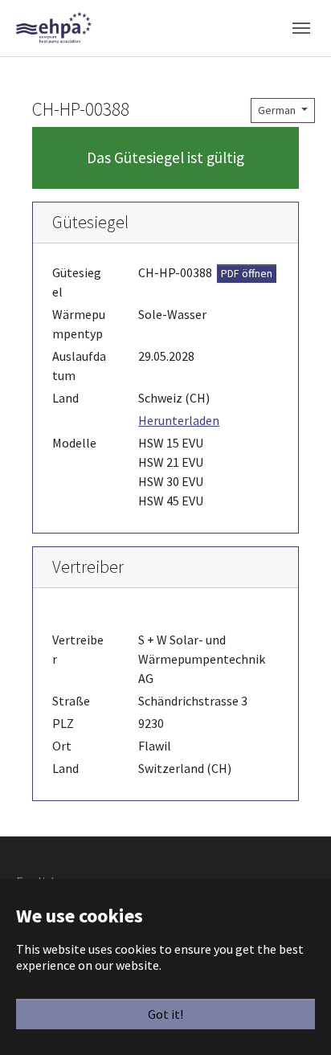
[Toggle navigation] (301, 28)
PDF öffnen (246, 273)
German (278, 110)
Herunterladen (178, 420)
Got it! (165, 1014)
